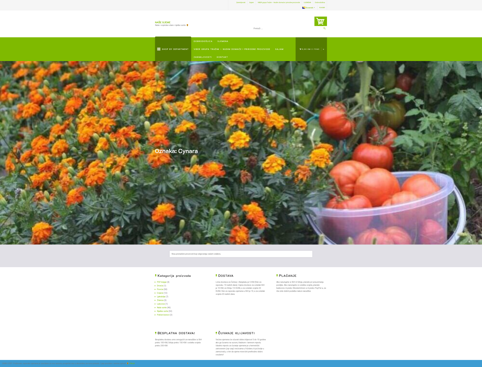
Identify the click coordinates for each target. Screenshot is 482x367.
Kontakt (322, 7)
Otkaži (132, 363)
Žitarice (160, 300)
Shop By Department (174, 54)
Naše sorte (162, 307)
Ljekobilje (161, 296)
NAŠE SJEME (162, 22)
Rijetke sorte (162, 311)
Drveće (160, 285)
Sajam (251, 2)
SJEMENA (307, 2)
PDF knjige (161, 282)
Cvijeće (160, 293)
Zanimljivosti (240, 2)
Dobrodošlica (320, 2)
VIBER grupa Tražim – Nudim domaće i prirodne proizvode (279, 2)
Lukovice (161, 304)
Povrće (160, 289)
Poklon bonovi (163, 315)
